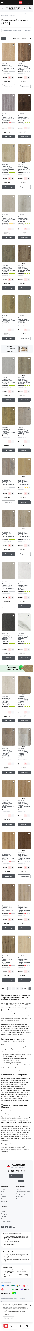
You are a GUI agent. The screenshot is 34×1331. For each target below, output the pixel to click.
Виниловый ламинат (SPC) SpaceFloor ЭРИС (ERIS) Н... (8, 168)
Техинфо (3, 1196)
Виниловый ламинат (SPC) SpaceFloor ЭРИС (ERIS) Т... (24, 118)
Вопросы (19, 1199)
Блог (2, 1199)
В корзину (8, 136)
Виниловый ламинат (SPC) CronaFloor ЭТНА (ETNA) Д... (8, 67)
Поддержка (19, 1196)
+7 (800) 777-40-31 (16, 1171)
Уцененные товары (6, 1219)
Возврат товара (21, 1194)
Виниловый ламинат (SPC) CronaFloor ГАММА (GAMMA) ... (8, 482)
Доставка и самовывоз (23, 1191)
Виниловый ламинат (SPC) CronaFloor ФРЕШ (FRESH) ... (8, 219)
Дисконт (3, 1216)
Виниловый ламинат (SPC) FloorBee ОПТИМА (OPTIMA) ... (23, 586)
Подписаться (8, 86)
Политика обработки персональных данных (13, 1298)
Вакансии (4, 1201)
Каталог (9, 14)
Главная (3, 14)
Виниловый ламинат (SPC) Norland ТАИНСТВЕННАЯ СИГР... (8, 805)
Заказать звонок (16, 1176)
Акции (3, 1211)
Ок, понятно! (8, 1318)
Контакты (4, 1191)
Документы (4, 1194)
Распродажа (5, 1214)
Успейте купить (5, 1221)
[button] (2, 8)
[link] (20, 2)
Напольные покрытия (19, 14)
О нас (3, 1189)
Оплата (18, 1189)
